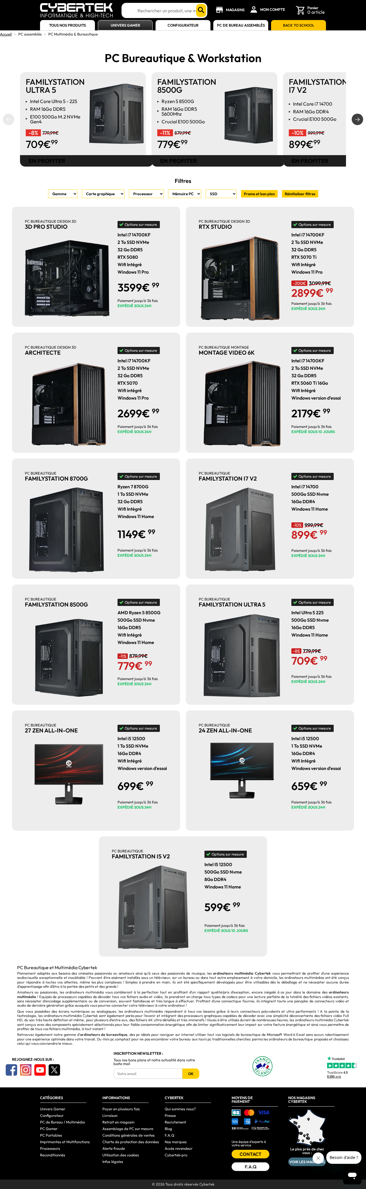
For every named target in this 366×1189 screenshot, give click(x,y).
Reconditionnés (52, 1155)
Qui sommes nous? (180, 1109)
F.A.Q (169, 1135)
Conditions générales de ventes (128, 1135)
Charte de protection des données (130, 1141)
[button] (8, 119)
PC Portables (51, 1135)
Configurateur (183, 25)
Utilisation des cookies (120, 1155)
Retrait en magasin (118, 1122)
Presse (170, 1115)
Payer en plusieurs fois (121, 1109)
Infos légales (112, 1161)
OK (191, 1073)
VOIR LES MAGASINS (307, 1162)
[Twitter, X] (54, 1070)
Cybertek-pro (176, 1155)
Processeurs (50, 1148)
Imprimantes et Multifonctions (65, 1141)
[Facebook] (11, 1070)
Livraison (110, 1115)
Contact (250, 1154)
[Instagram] (25, 1070)
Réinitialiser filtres (300, 193)
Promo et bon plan (259, 193)
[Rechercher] (201, 10)
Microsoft (274, 1034)
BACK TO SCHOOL (298, 25)
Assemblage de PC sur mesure (127, 1128)
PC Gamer (48, 1128)
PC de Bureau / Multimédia (62, 1122)
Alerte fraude (113, 1148)
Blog (168, 1128)
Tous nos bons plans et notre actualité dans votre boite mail (154, 1062)
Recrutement (175, 1122)
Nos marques (176, 1141)
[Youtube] (40, 1070)
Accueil (6, 34)
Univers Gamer (125, 25)
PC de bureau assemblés (241, 25)
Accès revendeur (178, 1148)
